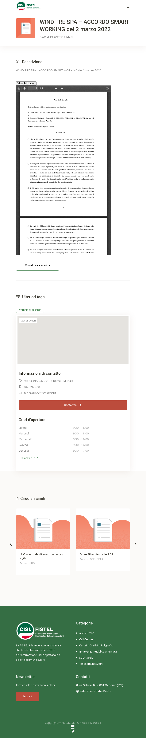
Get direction (28, 320)
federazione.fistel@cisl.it (40, 393)
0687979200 (32, 387)
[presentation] (10, 544)
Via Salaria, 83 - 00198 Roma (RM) (100, 685)
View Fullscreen (26, 83)
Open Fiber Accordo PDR (42, 554)
